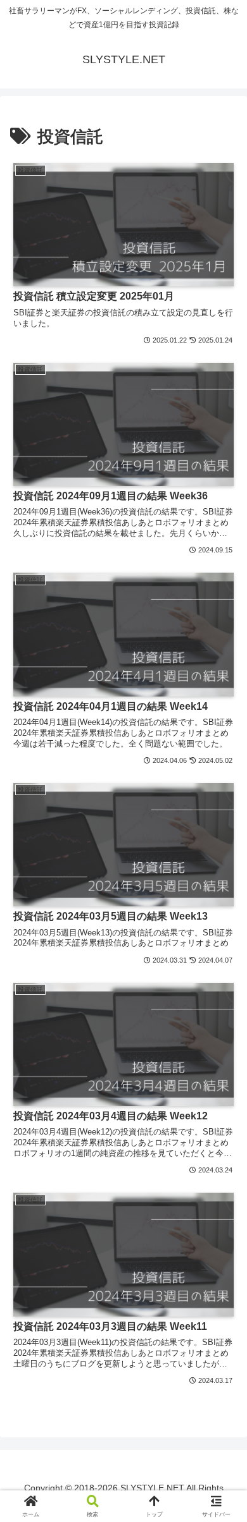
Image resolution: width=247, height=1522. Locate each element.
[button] (221, 1456)
